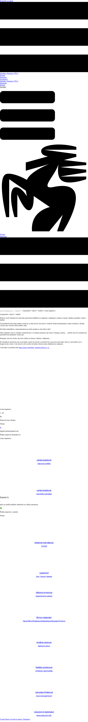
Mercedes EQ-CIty (44, 715)
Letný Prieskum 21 (6, 311)
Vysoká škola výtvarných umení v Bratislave (15, 719)
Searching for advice (44, 596)
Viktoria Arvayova (44, 593)
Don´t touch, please (44, 576)
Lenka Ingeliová (44, 460)
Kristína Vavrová (44, 643)
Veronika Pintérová (44, 692)
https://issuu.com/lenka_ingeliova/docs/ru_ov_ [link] (34, 347)
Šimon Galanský (44, 618)
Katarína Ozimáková (44, 543)
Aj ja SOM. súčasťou (44, 494)
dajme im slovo (44, 646)
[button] (3, 87)
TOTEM (44, 546)
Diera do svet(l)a (44, 464)
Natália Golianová (44, 667)
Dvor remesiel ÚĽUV (44, 696)
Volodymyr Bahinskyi (44, 712)
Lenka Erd (44, 573)
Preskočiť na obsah (6, 1)
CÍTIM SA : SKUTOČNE (44, 671)
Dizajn (17, 311)
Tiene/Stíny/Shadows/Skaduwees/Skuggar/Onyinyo (44, 621)
